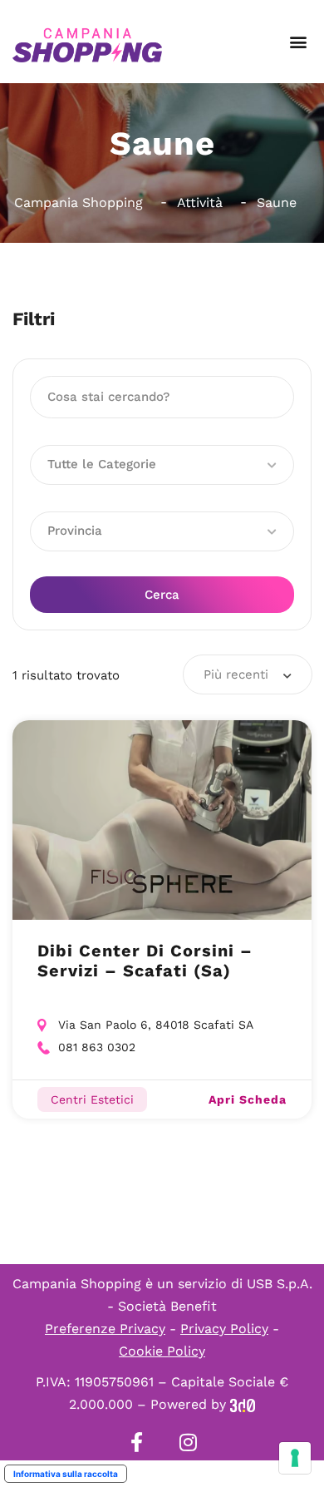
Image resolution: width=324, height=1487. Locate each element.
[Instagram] (188, 1442)
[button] (298, 42)
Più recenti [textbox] (236, 674)
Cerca (162, 594)
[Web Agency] (242, 1404)
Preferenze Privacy (105, 1328)
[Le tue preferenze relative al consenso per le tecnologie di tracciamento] (295, 1458)
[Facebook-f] (136, 1442)
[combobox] (247, 674)
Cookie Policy (162, 1351)
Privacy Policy (224, 1328)
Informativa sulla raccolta (65, 1474)
